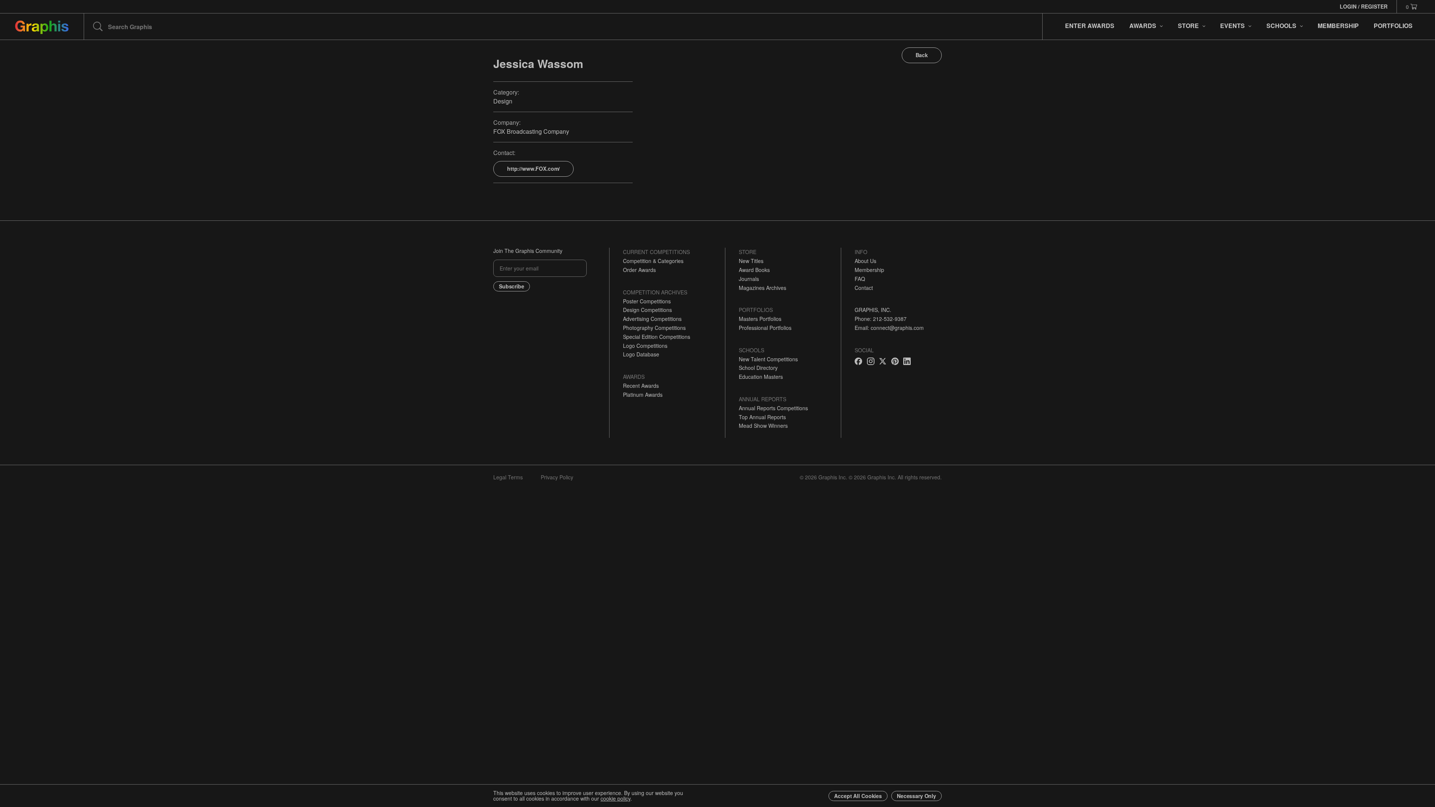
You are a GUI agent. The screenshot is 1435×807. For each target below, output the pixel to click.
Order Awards (639, 269)
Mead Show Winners (763, 425)
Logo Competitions (645, 345)
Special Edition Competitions (656, 336)
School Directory (758, 367)
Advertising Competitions (652, 318)
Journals (749, 278)
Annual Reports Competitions (773, 408)
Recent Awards (641, 385)
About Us (865, 261)
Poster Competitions (647, 301)
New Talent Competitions (768, 359)
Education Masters (761, 376)
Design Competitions (647, 309)
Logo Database (641, 354)
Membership (869, 269)
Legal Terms (508, 477)
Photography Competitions (654, 327)
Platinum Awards (643, 394)
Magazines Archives (762, 287)
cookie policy (615, 798)
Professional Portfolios (765, 327)
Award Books (754, 269)
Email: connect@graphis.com (889, 327)
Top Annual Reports (762, 417)
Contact (864, 287)
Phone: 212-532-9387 (881, 318)
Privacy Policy (557, 477)
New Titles (751, 261)
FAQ (860, 278)
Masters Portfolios (760, 318)
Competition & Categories (653, 261)
